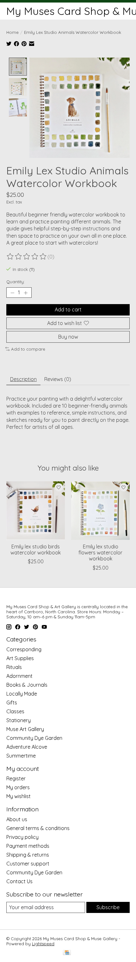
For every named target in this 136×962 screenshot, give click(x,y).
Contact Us (19, 881)
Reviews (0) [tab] (57, 379)
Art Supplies (20, 658)
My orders (18, 787)
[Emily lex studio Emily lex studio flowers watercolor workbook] (100, 510)
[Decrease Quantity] (12, 293)
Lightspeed (43, 943)
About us (16, 819)
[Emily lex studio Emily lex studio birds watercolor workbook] (35, 510)
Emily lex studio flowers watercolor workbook (100, 552)
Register (16, 778)
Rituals (14, 667)
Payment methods (27, 846)
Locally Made (21, 693)
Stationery (18, 720)
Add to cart (68, 309)
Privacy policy (22, 837)
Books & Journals (26, 685)
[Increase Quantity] (26, 293)
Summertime (21, 756)
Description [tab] (23, 379)
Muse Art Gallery (25, 729)
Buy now (68, 337)
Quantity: (15, 281)
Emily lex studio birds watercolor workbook (35, 549)
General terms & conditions (38, 828)
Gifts (11, 702)
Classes (15, 711)
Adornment (19, 676)
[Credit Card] (67, 953)
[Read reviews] (26, 256)
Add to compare (28, 349)
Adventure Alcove (26, 747)
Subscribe (108, 907)
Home (12, 32)
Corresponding (23, 649)
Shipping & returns (27, 855)
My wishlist (18, 796)
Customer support (27, 863)
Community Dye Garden (34, 738)
